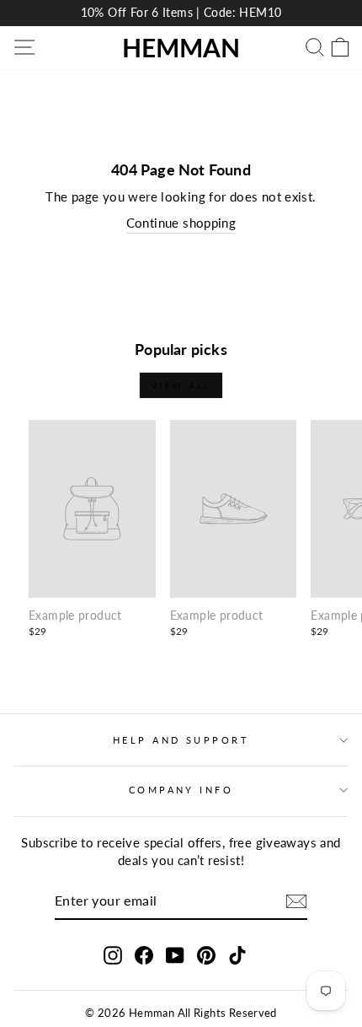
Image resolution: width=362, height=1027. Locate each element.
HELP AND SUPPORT (181, 739)
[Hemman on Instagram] (113, 955)
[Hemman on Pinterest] (206, 955)
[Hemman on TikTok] (237, 955)
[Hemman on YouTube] (175, 955)
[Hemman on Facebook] (144, 955)
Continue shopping (181, 222)
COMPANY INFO (181, 789)
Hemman (181, 47)
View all (181, 385)
